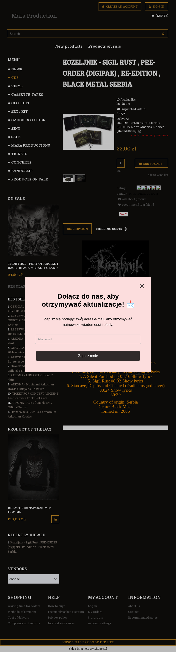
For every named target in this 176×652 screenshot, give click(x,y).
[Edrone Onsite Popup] (88, 326)
